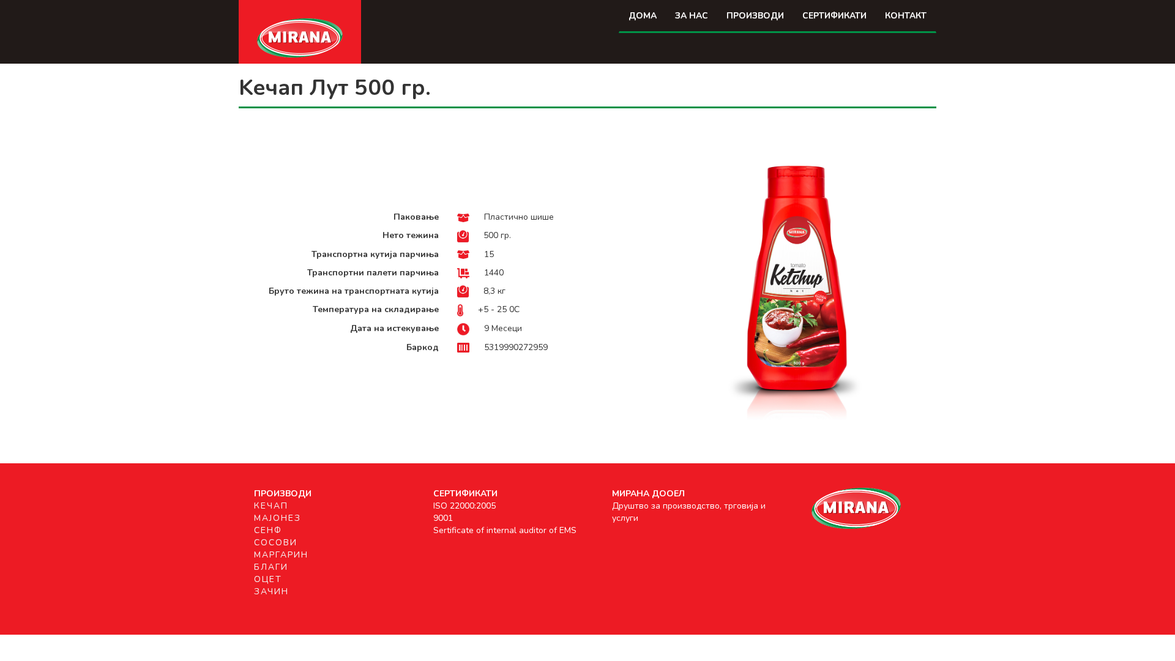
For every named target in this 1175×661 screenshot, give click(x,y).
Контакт (906, 15)
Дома (643, 15)
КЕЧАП (271, 506)
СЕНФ (268, 530)
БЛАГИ (271, 567)
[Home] (300, 37)
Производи (755, 15)
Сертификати (834, 15)
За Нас (691, 15)
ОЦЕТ (268, 579)
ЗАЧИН (271, 591)
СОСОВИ (275, 542)
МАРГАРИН (281, 555)
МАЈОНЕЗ (277, 518)
